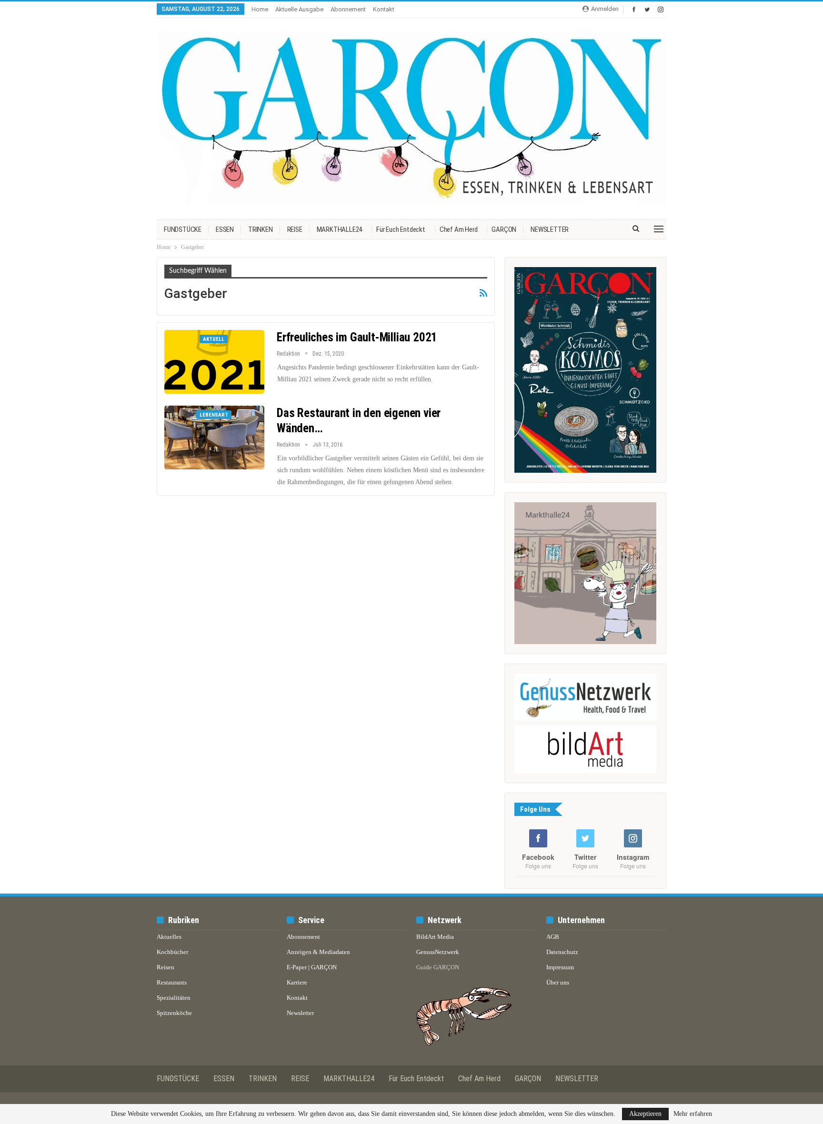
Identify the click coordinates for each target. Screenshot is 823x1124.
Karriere (297, 982)
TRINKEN (260, 229)
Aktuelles (169, 936)
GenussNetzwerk (437, 951)
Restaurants (172, 982)
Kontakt (383, 9)
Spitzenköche (174, 1012)
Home (259, 9)
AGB (552, 936)
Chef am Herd (459, 229)
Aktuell (213, 339)
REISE (294, 229)
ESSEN (225, 229)
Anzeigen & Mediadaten (318, 951)
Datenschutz (562, 951)
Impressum (560, 967)
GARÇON (504, 229)
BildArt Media (435, 936)
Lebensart (214, 415)
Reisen (165, 967)
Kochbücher (172, 951)
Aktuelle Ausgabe (299, 9)
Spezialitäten (174, 997)
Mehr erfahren (692, 1114)
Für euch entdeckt (400, 229)
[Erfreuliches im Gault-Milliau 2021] (214, 362)
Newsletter (300, 1012)
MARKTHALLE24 (339, 229)
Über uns (557, 982)
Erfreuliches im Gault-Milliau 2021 (357, 337)
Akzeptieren (645, 1113)
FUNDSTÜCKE (182, 229)
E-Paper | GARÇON (312, 967)
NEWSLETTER (550, 229)
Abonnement (348, 9)
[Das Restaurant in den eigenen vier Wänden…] (214, 437)
